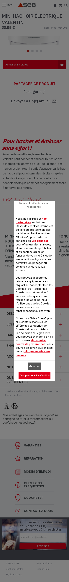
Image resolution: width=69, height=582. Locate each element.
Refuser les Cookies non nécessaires (33, 205)
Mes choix (34, 366)
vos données (40, 240)
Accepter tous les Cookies (35, 375)
